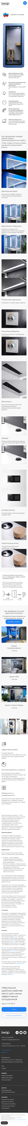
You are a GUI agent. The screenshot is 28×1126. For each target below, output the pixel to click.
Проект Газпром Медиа (14, 705)
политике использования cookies (19, 1119)
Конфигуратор (6, 1108)
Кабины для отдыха (7, 1077)
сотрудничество (20, 963)
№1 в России (13, 951)
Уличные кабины (6, 1080)
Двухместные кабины (8, 1101)
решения (12, 941)
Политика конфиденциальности (11, 1039)
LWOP (16, 936)
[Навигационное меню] (25, 3)
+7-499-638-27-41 (6, 1050)
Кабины (4, 1073)
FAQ (3, 1066)
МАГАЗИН (4, 1097)
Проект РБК (14, 677)
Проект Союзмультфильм (14, 647)
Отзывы (4, 1068)
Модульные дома (6, 1090)
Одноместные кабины (8, 1099)
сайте (5, 947)
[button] (14, 1015)
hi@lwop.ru (11, 974)
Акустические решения (8, 1092)
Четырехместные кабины (9, 1104)
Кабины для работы (7, 1075)
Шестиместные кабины (8, 1106)
